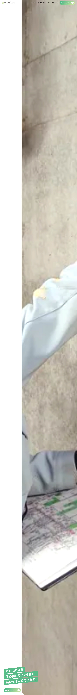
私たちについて (34, 2)
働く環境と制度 (41, 2)
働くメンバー (48, 2)
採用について (55, 2)
